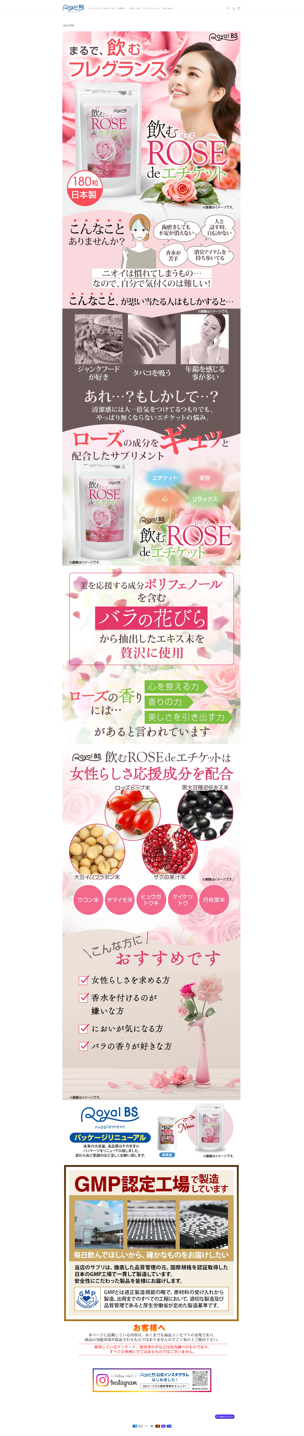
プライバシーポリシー (141, 1430)
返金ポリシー (128, 1430)
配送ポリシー (163, 1430)
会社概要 (178, 1402)
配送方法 (114, 1402)
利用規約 (153, 1430)
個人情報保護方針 (143, 1402)
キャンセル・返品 (127, 1402)
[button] (122, 8)
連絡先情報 (172, 1430)
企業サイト (189, 1402)
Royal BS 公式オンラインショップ (110, 1430)
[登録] (103, 1416)
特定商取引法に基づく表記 (162, 1402)
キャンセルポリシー (204, 1430)
